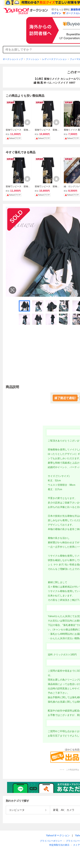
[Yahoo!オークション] (26, 9)
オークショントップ (13, 59)
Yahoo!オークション (58, 835)
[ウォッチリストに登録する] (27, 122)
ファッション (32, 59)
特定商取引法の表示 (59, 845)
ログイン (56, 13)
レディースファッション (54, 59)
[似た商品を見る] (12, 290)
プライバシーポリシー (51, 841)
